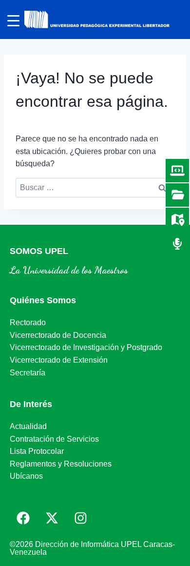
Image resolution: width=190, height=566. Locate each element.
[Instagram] (80, 518)
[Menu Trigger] (13, 20)
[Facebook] (23, 518)
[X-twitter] (51, 518)
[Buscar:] (95, 187)
